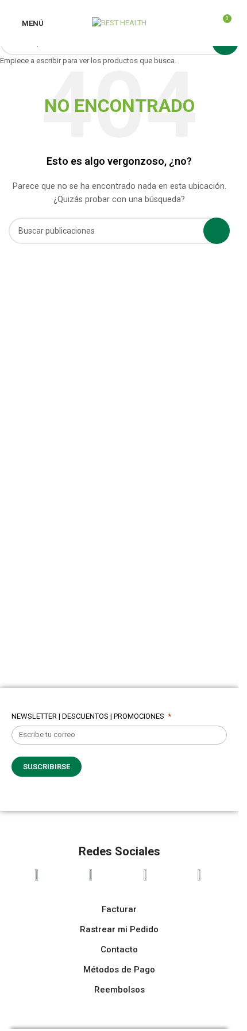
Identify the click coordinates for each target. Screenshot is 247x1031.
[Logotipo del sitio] (119, 22)
